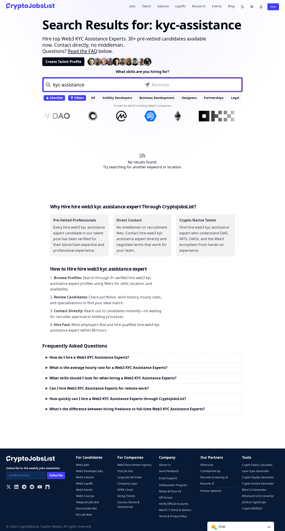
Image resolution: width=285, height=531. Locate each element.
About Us (165, 465)
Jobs (132, 6)
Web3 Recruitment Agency (134, 465)
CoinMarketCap (210, 471)
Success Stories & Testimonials (128, 504)
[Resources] (251, 6)
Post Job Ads (125, 471)
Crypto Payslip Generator (258, 477)
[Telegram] (24, 487)
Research (199, 6)
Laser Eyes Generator (255, 471)
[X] (8, 487)
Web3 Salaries (85, 477)
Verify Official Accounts (173, 504)
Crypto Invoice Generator (258, 483)
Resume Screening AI (214, 477)
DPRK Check (125, 490)
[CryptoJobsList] (30, 6)
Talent (146, 6)
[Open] (269, 527)
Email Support (168, 478)
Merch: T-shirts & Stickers (175, 510)
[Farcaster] (47, 487)
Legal (235, 98)
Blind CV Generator (254, 490)
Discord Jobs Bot (86, 508)
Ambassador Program (173, 485)
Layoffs (180, 6)
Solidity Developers (117, 98)
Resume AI (207, 483)
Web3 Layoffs (84, 483)
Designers (189, 98)
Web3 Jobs (82, 465)
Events (217, 6)
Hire (273, 7)
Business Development (156, 98)
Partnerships (214, 98)
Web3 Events (84, 490)
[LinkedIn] (16, 487)
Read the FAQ (82, 51)
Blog (231, 6)
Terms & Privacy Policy (173, 516)
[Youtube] (39, 487)
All (93, 98)
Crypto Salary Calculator (257, 465)
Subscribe (56, 475)
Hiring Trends (126, 496)
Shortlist (56, 98)
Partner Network (211, 491)
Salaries (163, 6)
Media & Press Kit (170, 491)
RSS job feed (84, 515)
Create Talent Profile (63, 61)
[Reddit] (32, 487)
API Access (166, 497)
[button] (240, 526)
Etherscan (206, 465)
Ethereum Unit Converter (258, 496)
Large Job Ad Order (129, 477)
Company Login (127, 483)
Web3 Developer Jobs (89, 471)
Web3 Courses (85, 496)
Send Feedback (169, 471)
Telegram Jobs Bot (87, 502)
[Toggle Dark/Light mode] (242, 6)
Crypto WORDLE (252, 508)
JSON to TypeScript (254, 502)
